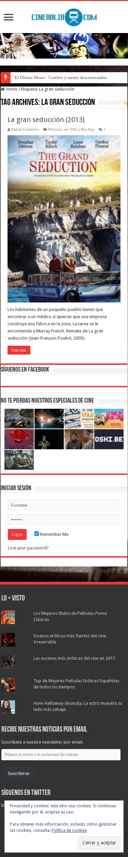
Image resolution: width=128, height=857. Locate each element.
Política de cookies (69, 830)
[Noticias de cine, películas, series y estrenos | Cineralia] (64, 16)
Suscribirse (18, 773)
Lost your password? (28, 547)
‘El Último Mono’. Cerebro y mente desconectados (60, 77)
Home (11, 89)
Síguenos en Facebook (25, 370)
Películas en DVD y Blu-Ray (71, 129)
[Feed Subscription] (125, 103)
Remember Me (54, 534)
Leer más (19, 350)
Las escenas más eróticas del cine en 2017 (74, 658)
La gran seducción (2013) (46, 119)
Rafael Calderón (25, 129)
